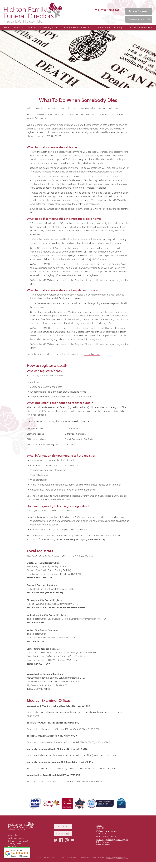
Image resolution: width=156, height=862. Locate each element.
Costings (119, 27)
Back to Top (150, 853)
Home (7, 27)
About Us (19, 27)
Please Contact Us (138, 19)
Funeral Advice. (92, 354)
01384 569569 (107, 10)
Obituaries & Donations (139, 27)
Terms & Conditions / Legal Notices (112, 839)
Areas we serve (103, 845)
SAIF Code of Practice (106, 836)
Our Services (104, 27)
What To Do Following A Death (43, 27)
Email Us (62, 826)
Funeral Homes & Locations (79, 27)
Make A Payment (138, 11)
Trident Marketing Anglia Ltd (117, 857)
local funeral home (103, 132)
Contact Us (101, 834)
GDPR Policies (102, 842)
